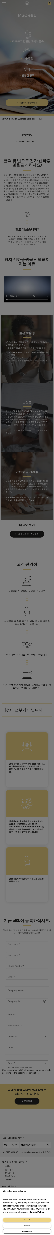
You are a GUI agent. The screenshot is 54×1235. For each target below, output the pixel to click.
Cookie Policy (36, 1212)
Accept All (27, 1220)
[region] (27, 1211)
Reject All (27, 1225)
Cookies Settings (27, 1231)
